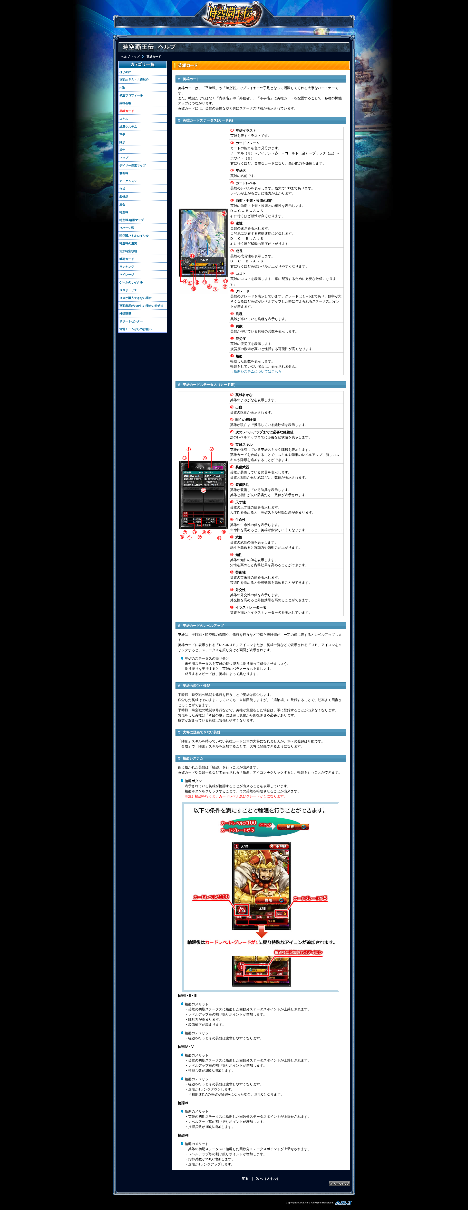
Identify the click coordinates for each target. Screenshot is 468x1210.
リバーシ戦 (126, 228)
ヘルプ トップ (130, 56)
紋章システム (128, 126)
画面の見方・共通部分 (134, 80)
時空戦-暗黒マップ (131, 220)
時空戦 (123, 212)
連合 (122, 204)
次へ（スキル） (268, 1179)
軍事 (122, 134)
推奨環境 (125, 313)
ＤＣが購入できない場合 (135, 298)
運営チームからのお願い (135, 329)
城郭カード (126, 259)
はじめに (125, 72)
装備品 (123, 196)
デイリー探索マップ (132, 165)
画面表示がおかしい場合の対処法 (141, 305)
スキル (123, 118)
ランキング (126, 266)
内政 (122, 87)
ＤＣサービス (128, 290)
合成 (122, 189)
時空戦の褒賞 (128, 243)
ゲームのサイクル (131, 282)
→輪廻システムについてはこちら (256, 371)
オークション (128, 181)
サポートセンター (131, 321)
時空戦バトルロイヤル (134, 235)
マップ (123, 157)
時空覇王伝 (232, 14)
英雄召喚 (125, 103)
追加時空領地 (128, 251)
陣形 (122, 142)
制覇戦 (123, 173)
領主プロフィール (131, 95)
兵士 (122, 150)
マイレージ (126, 274)
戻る (245, 1179)
